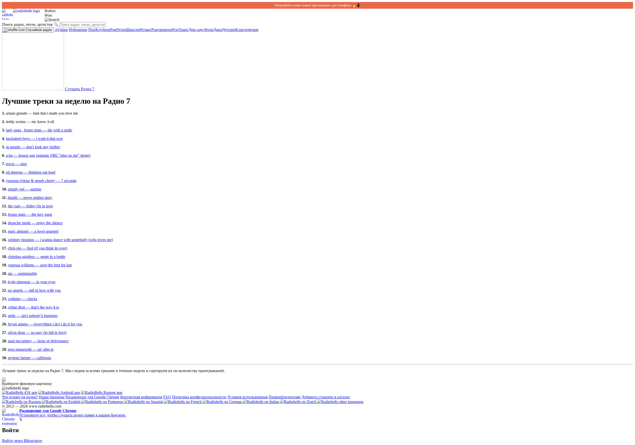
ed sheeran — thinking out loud (30, 172)
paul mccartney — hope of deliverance (38, 341)
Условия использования (247, 397)
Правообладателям (284, 397)
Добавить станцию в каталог (325, 397)
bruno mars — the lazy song (30, 214)
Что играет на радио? (20, 397)
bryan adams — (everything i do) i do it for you (45, 324)
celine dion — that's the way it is (33, 307)
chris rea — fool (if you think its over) (37, 248)
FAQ (167, 397)
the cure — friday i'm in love (30, 206)
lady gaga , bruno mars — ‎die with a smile (39, 130)
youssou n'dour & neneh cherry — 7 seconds (41, 181)
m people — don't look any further (33, 147)
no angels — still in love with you (34, 290)
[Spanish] (144, 401)
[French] (183, 401)
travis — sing (16, 164)
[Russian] (22, 401)
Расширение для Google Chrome (92, 397)
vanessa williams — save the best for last (40, 265)
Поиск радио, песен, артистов (27, 24)
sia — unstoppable (22, 273)
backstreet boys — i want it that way (34, 138)
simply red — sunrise (24, 189)
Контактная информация (141, 397)
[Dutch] (298, 401)
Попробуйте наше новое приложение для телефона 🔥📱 (317, 5)
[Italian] (261, 401)
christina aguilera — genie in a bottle (36, 256)
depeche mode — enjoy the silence (35, 223)
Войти (50, 11)
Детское (228, 30)
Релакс (145, 30)
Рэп (175, 30)
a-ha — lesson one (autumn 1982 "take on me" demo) (48, 155)
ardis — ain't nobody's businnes (33, 316)
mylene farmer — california (29, 358)
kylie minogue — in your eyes (31, 282)
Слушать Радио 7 (79, 89)
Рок (113, 30)
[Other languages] (340, 401)
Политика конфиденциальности (199, 397)
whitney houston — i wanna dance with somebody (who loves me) (60, 240)
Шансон (133, 30)
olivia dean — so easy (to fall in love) (37, 332)
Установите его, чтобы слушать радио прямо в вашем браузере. (72, 413)
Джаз (217, 30)
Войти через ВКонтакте (22, 441)
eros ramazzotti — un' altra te (31, 349)
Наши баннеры (51, 397)
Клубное (102, 30)
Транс (184, 30)
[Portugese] (102, 401)
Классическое (246, 30)
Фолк (208, 30)
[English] (61, 401)
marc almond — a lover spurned (33, 231)
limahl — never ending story (30, 197)
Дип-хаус (196, 30)
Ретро (121, 30)
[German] (223, 401)
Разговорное (161, 30)
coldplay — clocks (22, 299)
